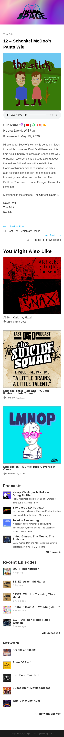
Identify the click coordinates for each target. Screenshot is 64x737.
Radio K (54, 195)
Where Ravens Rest (26, 700)
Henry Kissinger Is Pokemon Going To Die (33, 494)
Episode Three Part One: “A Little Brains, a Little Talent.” (26, 392)
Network (11, 643)
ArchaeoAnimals (24, 649)
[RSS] (44, 125)
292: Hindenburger (26, 568)
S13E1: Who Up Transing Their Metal (34, 596)
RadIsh (7, 212)
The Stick (9, 34)
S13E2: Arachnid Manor (29, 581)
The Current (41, 195)
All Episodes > (51, 633)
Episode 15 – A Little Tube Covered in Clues (29, 468)
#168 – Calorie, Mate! (17, 317)
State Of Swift (22, 662)
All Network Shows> (48, 713)
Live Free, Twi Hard (26, 675)
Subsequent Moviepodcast (31, 688)
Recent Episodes (20, 562)
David (18, 130)
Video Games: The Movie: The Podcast (33, 538)
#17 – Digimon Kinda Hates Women (31, 621)
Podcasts (12, 486)
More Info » (32, 503)
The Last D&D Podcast (28, 507)
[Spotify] (33, 125)
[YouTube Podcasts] (27, 125)
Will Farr (29, 130)
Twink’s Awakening (26, 520)
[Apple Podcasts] (22, 125)
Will (14, 203)
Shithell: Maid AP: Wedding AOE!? (36, 607)
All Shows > (53, 552)
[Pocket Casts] (39, 125)
